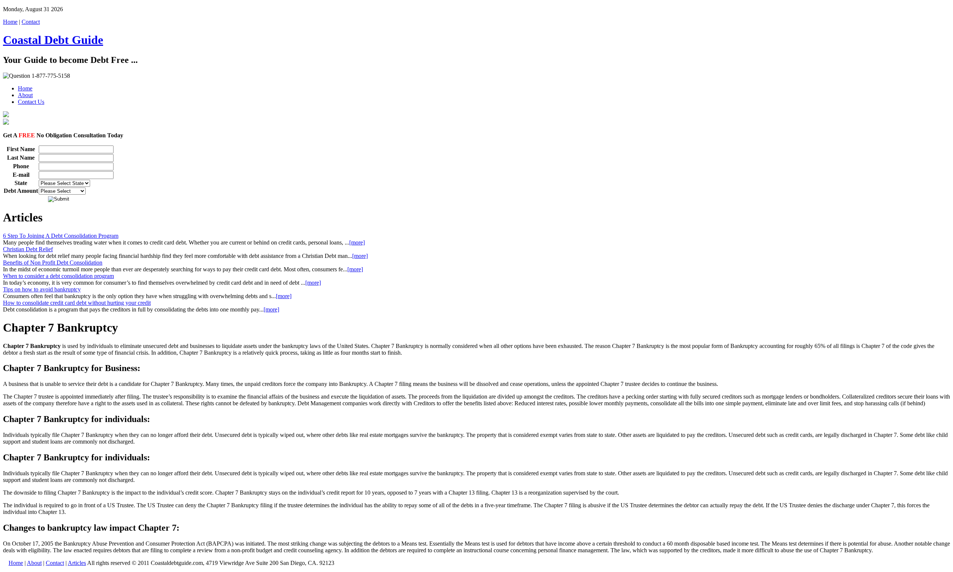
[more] (357, 242)
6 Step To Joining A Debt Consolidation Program (60, 236)
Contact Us (31, 102)
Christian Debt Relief (28, 249)
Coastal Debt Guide (53, 40)
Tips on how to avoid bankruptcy (42, 289)
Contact (31, 22)
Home (10, 22)
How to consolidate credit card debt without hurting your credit (77, 303)
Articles (77, 563)
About (25, 95)
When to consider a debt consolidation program (58, 276)
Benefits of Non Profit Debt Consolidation (52, 262)
